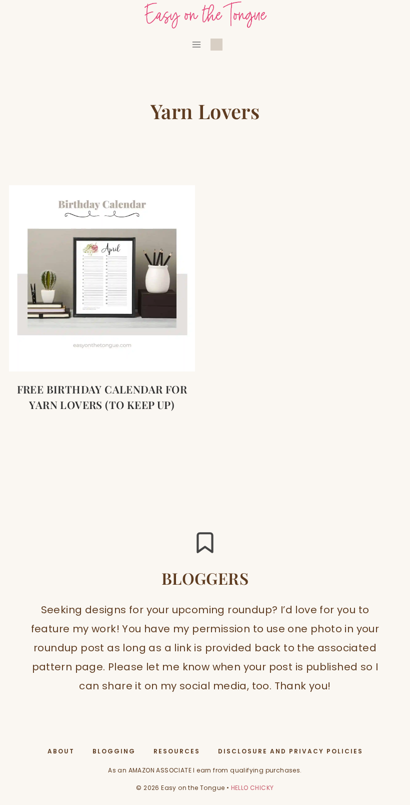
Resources (177, 751)
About (61, 751)
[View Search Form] (216, 45)
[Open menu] (197, 44)
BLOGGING (114, 751)
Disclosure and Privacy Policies (290, 751)
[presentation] (102, 278)
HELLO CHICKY (252, 787)
